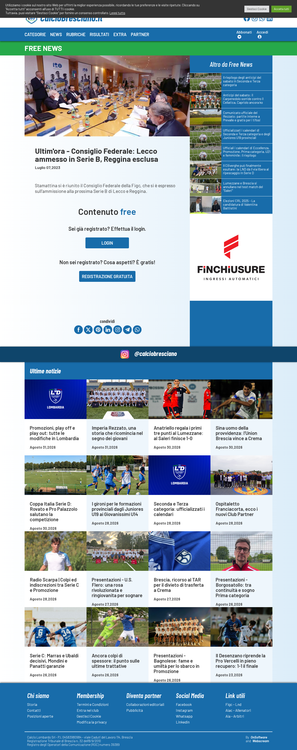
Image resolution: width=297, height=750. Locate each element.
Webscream (260, 741)
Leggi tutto (117, 13)
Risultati (99, 34)
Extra (120, 34)
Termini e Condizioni (92, 704)
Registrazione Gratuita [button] (107, 276)
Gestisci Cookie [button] (257, 9)
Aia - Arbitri (234, 716)
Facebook (184, 704)
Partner (140, 34)
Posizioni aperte (40, 716)
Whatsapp (184, 716)
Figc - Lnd (233, 704)
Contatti (34, 710)
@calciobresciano (155, 353)
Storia (32, 704)
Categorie (35, 34)
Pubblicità (134, 710)
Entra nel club (88, 710)
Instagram (184, 710)
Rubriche (75, 34)
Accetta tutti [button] (281, 9)
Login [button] (107, 243)
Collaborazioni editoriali (145, 704)
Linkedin (183, 722)
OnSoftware (259, 737)
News (56, 34)
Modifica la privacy (92, 722)
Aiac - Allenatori (238, 710)
